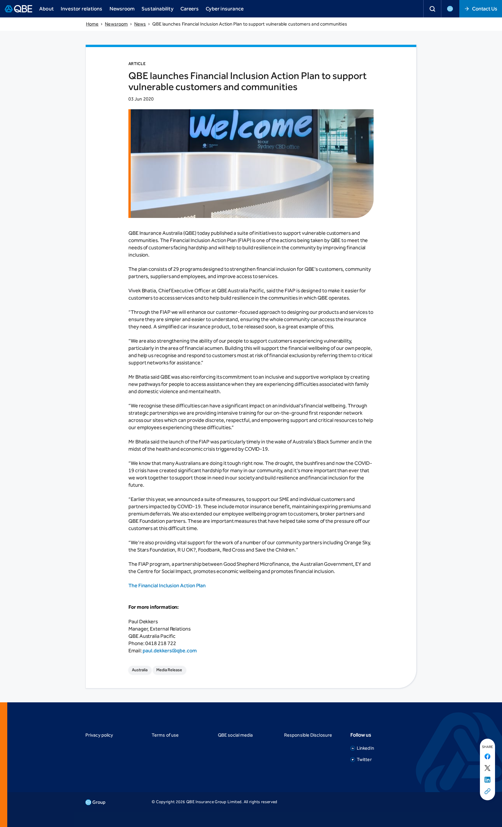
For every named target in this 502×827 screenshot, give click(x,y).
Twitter (364, 759)
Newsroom (122, 9)
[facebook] (487, 757)
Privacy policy (99, 735)
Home (92, 24)
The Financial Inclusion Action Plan (167, 585)
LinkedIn (365, 748)
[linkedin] (487, 780)
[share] (487, 791)
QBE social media (235, 735)
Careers (189, 9)
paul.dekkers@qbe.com (169, 650)
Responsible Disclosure (308, 735)
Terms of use (165, 735)
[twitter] (487, 768)
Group (98, 802)
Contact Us (484, 9)
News (140, 24)
